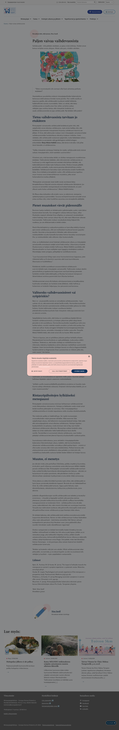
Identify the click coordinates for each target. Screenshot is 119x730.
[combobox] (89, 356)
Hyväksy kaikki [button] (79, 371)
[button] (37, 371)
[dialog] (59, 365)
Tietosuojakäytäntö (44, 367)
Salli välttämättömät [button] (59, 371)
